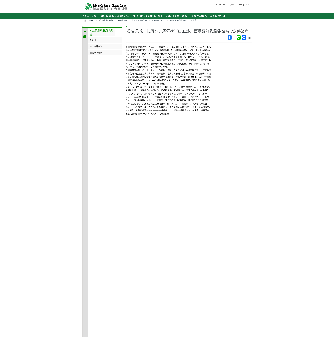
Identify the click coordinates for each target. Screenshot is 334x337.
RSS (249, 5)
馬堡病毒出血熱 (158, 20)
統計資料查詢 (96, 46)
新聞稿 (193, 20)
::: (83, 26)
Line (238, 37)
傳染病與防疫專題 (105, 20)
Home (222, 5)
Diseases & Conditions (114, 15)
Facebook (231, 37)
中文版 (231, 4)
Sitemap (241, 5)
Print (244, 37)
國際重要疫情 (96, 52)
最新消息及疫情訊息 (177, 20)
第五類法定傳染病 (139, 20)
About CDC (90, 15)
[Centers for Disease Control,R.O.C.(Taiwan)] (105, 6)
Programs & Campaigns (147, 15)
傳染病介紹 (122, 20)
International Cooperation (208, 15)
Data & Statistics (177, 15)
